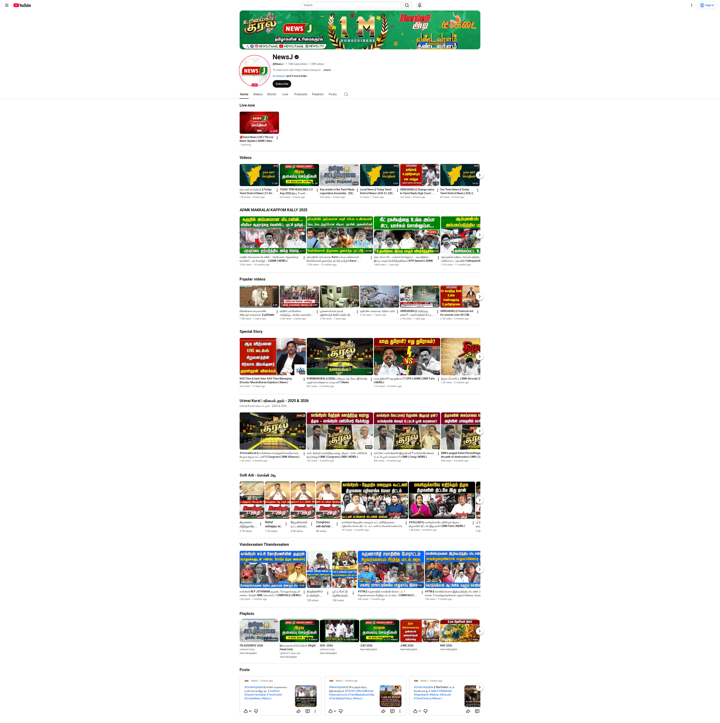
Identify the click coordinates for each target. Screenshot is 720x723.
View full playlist (248, 653)
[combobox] (352, 5)
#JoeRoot (274, 690)
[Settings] (691, 5)
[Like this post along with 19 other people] (415, 711)
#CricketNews (252, 698)
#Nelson (434, 694)
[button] (255, 71)
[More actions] (277, 138)
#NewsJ (267, 698)
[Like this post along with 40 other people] (246, 711)
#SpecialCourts (338, 694)
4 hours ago (351, 680)
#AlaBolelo (445, 690)
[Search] (407, 5)
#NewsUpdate (337, 687)
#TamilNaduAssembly (361, 694)
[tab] (244, 94)
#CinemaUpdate (424, 687)
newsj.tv (280, 75)
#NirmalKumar (365, 690)
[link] (280, 697)
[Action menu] (315, 711)
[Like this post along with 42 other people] (331, 711)
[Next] (479, 175)
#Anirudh (445, 694)
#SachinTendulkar (255, 694)
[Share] (298, 711)
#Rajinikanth (421, 694)
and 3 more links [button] (296, 75)
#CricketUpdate (253, 687)
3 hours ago (266, 680)
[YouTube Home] (22, 5)
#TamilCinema (422, 698)
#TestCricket (274, 694)
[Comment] (307, 711)
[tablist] (360, 94)
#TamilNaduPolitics (340, 698)
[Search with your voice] (419, 5)
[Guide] (6, 5)
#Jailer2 (433, 690)
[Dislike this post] (256, 711)
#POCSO (350, 690)
